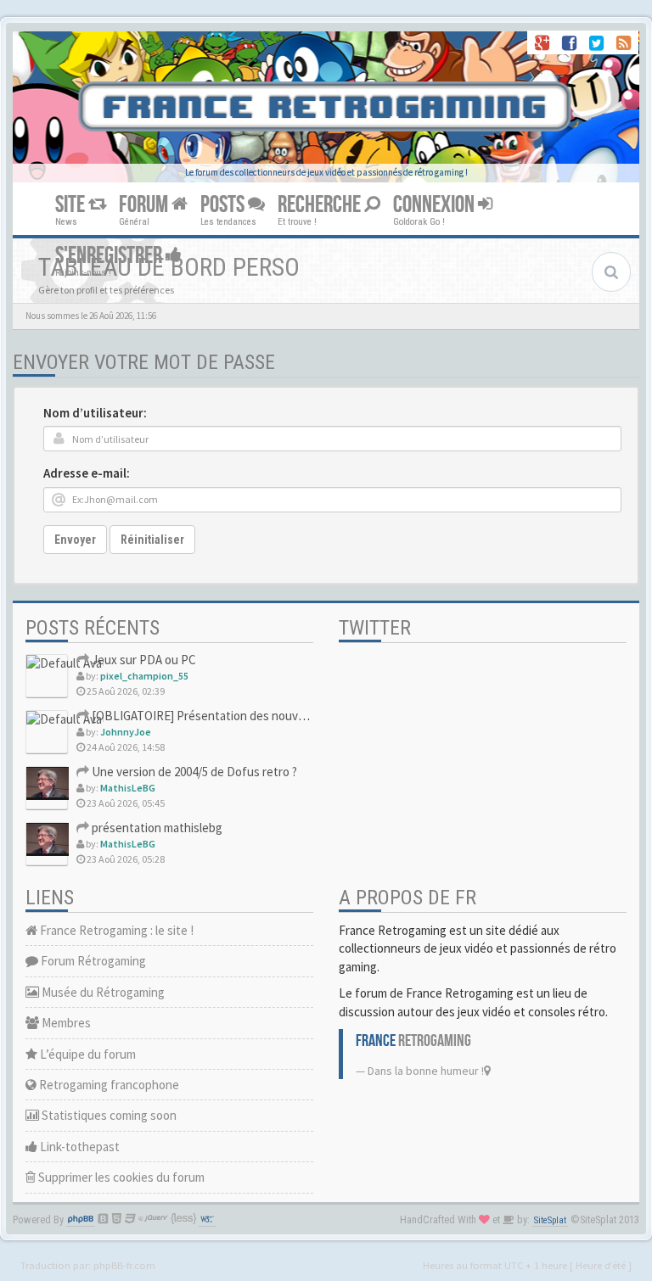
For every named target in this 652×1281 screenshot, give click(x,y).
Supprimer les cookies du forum (120, 1177)
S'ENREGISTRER (110, 256)
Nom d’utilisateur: (95, 413)
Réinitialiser (152, 539)
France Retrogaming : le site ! (115, 930)
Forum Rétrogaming (92, 961)
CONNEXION (435, 205)
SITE (71, 205)
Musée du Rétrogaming (102, 992)
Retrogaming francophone (108, 1085)
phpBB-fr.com (124, 1265)
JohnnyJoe (125, 731)
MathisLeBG (127, 787)
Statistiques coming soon (108, 1115)
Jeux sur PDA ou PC (142, 660)
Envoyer (75, 539)
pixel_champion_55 (144, 675)
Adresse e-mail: (86, 473)
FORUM (145, 205)
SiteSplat (550, 1220)
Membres (65, 1023)
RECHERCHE (321, 205)
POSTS (224, 205)
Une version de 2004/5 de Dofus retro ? (193, 772)
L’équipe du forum (86, 1054)
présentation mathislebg (155, 828)
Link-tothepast (78, 1146)
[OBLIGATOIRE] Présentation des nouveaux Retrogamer (239, 716)
